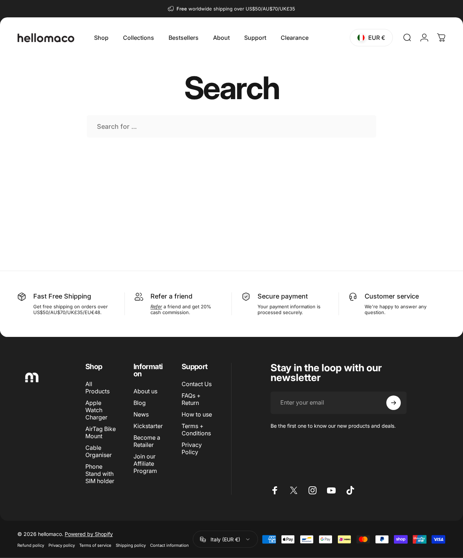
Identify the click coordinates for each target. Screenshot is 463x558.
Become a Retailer (146, 441)
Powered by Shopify (89, 534)
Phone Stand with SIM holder (99, 474)
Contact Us (197, 384)
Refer (158, 296)
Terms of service (95, 545)
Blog (139, 402)
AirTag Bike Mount (100, 432)
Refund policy (30, 545)
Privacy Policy (192, 448)
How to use (197, 414)
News (141, 414)
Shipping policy (131, 545)
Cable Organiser (98, 451)
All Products (97, 387)
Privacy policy (61, 545)
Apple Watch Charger (96, 410)
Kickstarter (148, 426)
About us (145, 391)
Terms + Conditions (196, 429)
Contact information (169, 545)
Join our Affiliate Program (145, 463)
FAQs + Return (191, 399)
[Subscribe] (393, 403)
